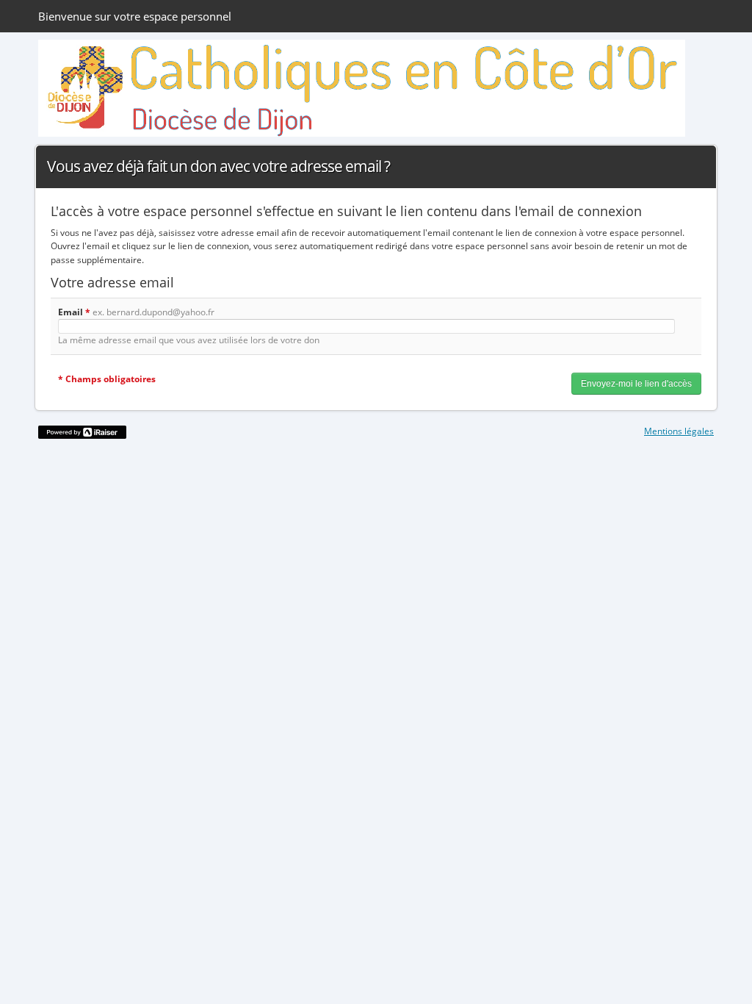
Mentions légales (679, 431)
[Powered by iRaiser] (82, 432)
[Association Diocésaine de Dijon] (361, 88)
